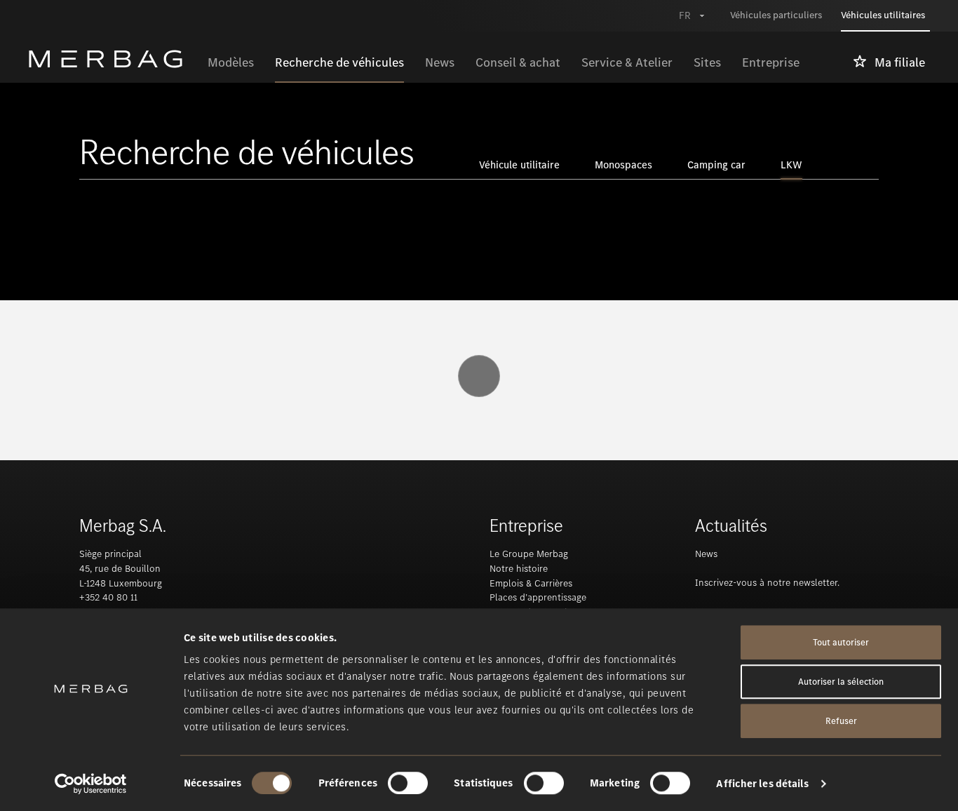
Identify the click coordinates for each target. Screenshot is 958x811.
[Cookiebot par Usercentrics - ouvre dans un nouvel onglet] (90, 783)
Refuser (841, 721)
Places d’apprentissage (538, 597)
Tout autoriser (841, 642)
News (706, 554)
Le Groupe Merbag (529, 554)
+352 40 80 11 (108, 597)
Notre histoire (519, 568)
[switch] (408, 783)
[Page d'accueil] (112, 59)
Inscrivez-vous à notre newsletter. (767, 582)
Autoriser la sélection (841, 682)
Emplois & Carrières (531, 583)
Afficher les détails (762, 784)
